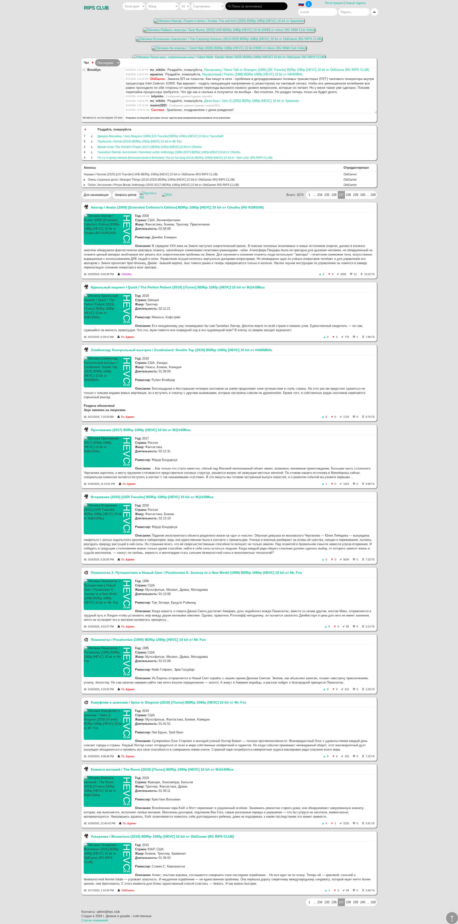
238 (348, 195)
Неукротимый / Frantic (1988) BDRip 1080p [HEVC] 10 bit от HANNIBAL (252, 74)
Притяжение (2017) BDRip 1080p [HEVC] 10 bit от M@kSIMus (141, 430)
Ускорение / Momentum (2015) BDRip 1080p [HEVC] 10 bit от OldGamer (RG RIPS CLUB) (162, 836)
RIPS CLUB (96, 7)
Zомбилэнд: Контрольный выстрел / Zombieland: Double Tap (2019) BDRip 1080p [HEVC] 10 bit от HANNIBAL (182, 350)
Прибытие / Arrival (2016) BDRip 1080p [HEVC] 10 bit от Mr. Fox (140, 141)
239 (355, 195)
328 (373, 195)
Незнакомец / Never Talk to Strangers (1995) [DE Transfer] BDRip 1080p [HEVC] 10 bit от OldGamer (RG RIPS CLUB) (286, 70)
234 (319, 195)
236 (334, 195)
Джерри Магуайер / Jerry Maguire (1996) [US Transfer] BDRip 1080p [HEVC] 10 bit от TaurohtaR (161, 136)
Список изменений (94, 920)
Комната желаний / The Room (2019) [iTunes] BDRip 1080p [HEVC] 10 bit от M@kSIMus (162, 769)
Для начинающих (96, 195)
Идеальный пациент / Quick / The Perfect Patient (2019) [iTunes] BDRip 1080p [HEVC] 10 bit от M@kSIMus (178, 287)
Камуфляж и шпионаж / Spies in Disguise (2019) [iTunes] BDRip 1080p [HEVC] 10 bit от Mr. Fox (168, 702)
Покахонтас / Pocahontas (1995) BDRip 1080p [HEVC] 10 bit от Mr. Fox (148, 640)
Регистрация (334, 3)
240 (362, 195)
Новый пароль (355, 3)
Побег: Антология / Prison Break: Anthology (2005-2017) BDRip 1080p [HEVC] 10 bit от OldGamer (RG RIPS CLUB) (163, 185)
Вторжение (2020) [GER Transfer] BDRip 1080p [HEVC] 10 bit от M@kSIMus (152, 497)
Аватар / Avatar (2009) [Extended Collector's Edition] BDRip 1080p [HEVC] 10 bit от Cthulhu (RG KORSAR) (177, 207)
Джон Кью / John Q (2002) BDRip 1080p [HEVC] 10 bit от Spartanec (251, 101)
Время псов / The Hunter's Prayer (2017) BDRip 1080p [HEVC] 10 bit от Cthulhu (150, 147)
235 (326, 195)
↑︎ (452, 918)
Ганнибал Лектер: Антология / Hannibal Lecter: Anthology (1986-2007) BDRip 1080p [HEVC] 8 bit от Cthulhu (169, 152)
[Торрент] (92, 136)
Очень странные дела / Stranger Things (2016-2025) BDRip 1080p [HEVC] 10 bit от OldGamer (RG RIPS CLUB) (161, 179)
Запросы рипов (125, 195)
